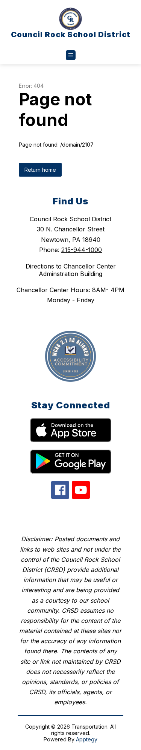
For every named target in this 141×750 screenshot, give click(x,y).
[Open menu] (71, 55)
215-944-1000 (81, 250)
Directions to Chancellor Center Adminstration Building (71, 270)
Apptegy (86, 739)
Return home (40, 169)
